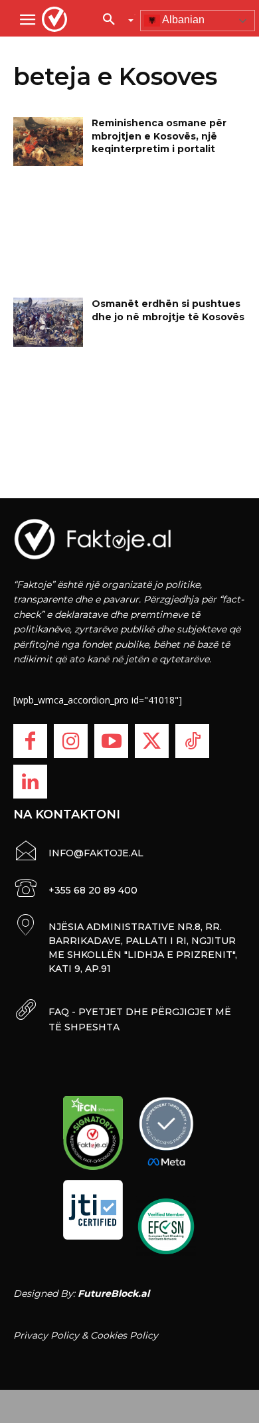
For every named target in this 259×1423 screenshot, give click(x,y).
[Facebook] (30, 741)
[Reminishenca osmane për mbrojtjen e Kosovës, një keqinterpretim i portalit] (48, 141)
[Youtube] (111, 741)
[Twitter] (152, 741)
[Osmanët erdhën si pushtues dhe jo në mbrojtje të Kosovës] (48, 322)
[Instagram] (71, 741)
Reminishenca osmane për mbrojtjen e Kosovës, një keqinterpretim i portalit (159, 136)
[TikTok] (192, 741)
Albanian (182, 19)
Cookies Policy (124, 1335)
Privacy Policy (46, 1335)
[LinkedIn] (30, 782)
